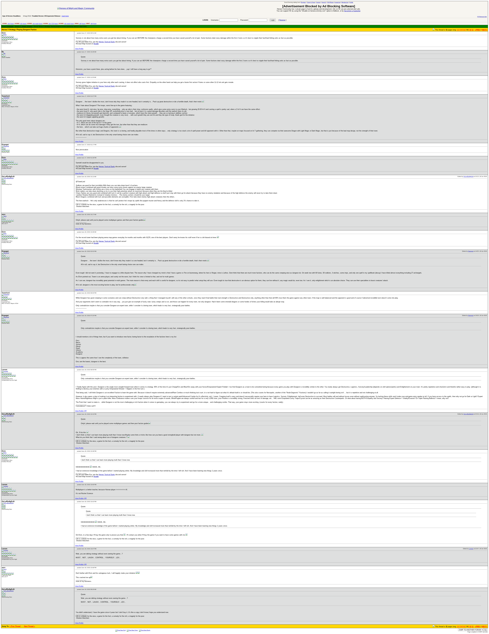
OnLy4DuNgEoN (468, 176)
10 (470, 30)
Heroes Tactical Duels (107, 42)
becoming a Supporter (352, 11)
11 (472, 30)
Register (282, 20)
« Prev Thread (15, 626)
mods (36, 23)
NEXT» (484, 30)
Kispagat (470, 251)
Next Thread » (29, 626)
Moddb (96, 44)
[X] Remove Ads (482, 16)
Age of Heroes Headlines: (11, 16)
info (9, 23)
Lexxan (471, 548)
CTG (52, 23)
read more (65, 16)
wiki (80, 23)
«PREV (477, 30)
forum (12, 23)
